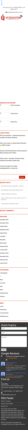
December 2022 (4, 253)
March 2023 (3, 243)
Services (2, 296)
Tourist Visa (14, 113)
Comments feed (4, 313)
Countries (2, 283)
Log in (1, 306)
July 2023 (2, 236)
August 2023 (3, 233)
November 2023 (4, 223)
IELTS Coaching (15, 105)
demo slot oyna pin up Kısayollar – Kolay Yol (12, 186)
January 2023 (3, 249)
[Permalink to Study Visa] (4, 123)
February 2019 (4, 259)
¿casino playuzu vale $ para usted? (10, 203)
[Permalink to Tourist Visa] (4, 115)
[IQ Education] (12, 17)
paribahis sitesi (4, 293)
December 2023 (4, 219)
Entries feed (3, 309)
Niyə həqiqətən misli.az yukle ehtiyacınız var (12, 190)
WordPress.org (4, 316)
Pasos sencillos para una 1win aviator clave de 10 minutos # (13, 198)
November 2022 (4, 256)
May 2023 (2, 239)
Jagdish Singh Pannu (11, 362)
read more (13, 370)
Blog (1, 279)
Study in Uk (4, 406)
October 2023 (3, 226)
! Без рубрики (3, 273)
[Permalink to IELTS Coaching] (4, 107)
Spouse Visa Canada (7, 403)
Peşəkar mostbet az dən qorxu (9, 194)
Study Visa (13, 122)
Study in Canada (5, 401)
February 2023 (4, 246)
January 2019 (3, 263)
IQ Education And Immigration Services (16, 373)
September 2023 (4, 229)
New (1, 286)
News (1, 289)
